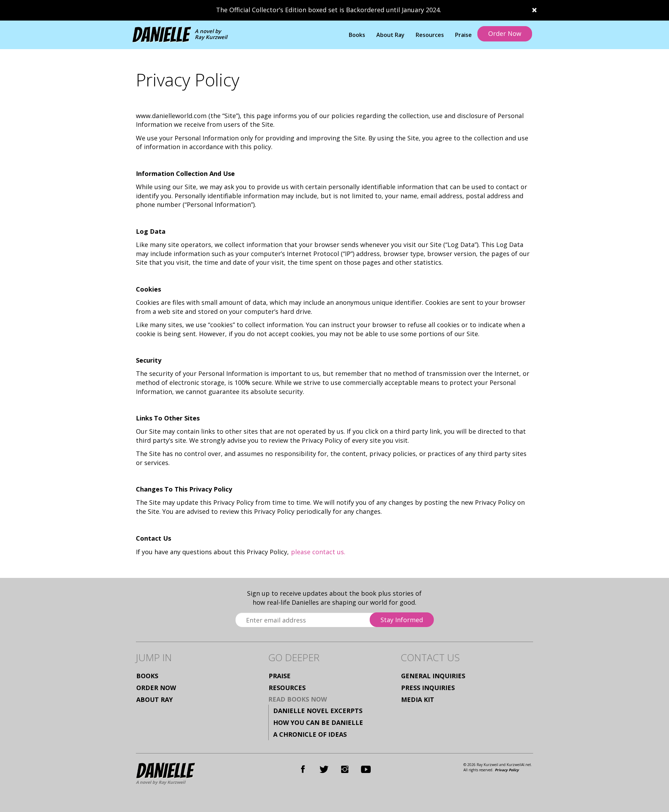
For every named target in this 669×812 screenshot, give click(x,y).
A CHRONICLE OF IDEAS (310, 734)
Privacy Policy (507, 769)
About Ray (390, 35)
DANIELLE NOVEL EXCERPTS (317, 710)
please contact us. (318, 552)
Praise (463, 35)
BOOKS (147, 676)
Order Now (504, 33)
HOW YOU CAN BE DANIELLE (318, 722)
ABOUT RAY (154, 699)
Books (357, 35)
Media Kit (417, 699)
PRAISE (280, 676)
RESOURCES (287, 687)
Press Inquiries (428, 687)
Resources (430, 35)
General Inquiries (433, 676)
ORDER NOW (156, 687)
